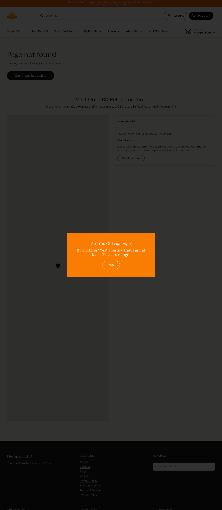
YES (111, 265)
